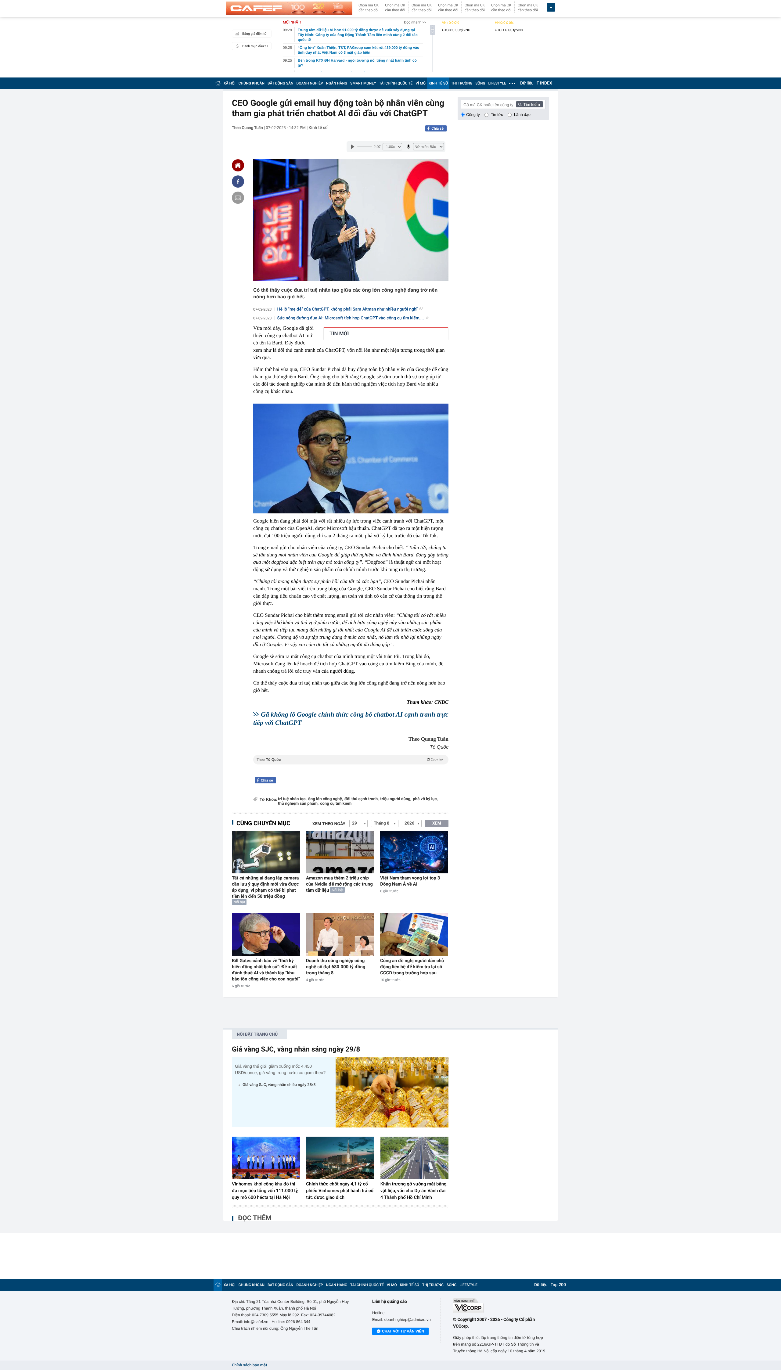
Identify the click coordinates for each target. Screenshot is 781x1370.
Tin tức (497, 114)
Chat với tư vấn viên (403, 1331)
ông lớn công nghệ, (325, 799)
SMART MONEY (363, 83)
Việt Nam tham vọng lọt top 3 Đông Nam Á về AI (410, 881)
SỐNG (480, 83)
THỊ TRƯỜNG (461, 83)
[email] (238, 198)
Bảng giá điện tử (254, 34)
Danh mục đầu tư (255, 46)
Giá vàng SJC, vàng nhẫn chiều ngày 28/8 (279, 1085)
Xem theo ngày (328, 824)
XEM (436, 823)
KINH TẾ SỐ (438, 83)
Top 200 (558, 1284)
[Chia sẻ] (238, 181)
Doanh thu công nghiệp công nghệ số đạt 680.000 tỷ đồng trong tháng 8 (335, 967)
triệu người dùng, (395, 799)
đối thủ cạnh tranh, (361, 799)
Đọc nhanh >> (415, 22)
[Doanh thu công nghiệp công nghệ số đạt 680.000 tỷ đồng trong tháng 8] (340, 934)
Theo (350, 759)
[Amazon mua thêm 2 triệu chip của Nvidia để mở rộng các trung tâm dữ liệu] (340, 852)
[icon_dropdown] (551, 7)
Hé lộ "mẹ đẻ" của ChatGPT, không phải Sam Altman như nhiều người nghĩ (347, 309)
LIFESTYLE (497, 83)
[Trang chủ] (218, 83)
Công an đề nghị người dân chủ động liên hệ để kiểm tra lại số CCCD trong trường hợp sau (412, 967)
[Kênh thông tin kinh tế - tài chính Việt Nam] (289, 8)
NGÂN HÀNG (336, 83)
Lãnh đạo (522, 114)
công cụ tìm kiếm (335, 803)
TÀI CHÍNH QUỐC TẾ (395, 83)
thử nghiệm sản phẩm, (298, 803)
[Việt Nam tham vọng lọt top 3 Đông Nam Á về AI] (414, 852)
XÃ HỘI (230, 83)
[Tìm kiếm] (529, 104)
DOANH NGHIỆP (310, 83)
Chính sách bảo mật (249, 1365)
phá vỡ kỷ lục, (425, 799)
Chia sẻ (437, 128)
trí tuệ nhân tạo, (292, 799)
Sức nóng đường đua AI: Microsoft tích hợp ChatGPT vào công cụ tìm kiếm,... (350, 318)
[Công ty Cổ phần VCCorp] (501, 1305)
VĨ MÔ (421, 83)
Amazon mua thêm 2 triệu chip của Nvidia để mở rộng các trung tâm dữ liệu (339, 884)
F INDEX (544, 83)
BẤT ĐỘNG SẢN (280, 83)
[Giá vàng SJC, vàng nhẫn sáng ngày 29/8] (392, 1092)
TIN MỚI (339, 334)
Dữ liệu (527, 83)
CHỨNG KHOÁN (252, 83)
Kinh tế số (318, 127)
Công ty (473, 114)
